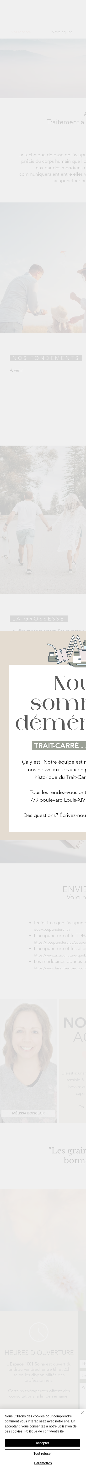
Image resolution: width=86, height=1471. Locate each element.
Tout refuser (42, 1453)
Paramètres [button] (43, 1462)
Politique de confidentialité (44, 1431)
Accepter (42, 1442)
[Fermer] (79, 1415)
